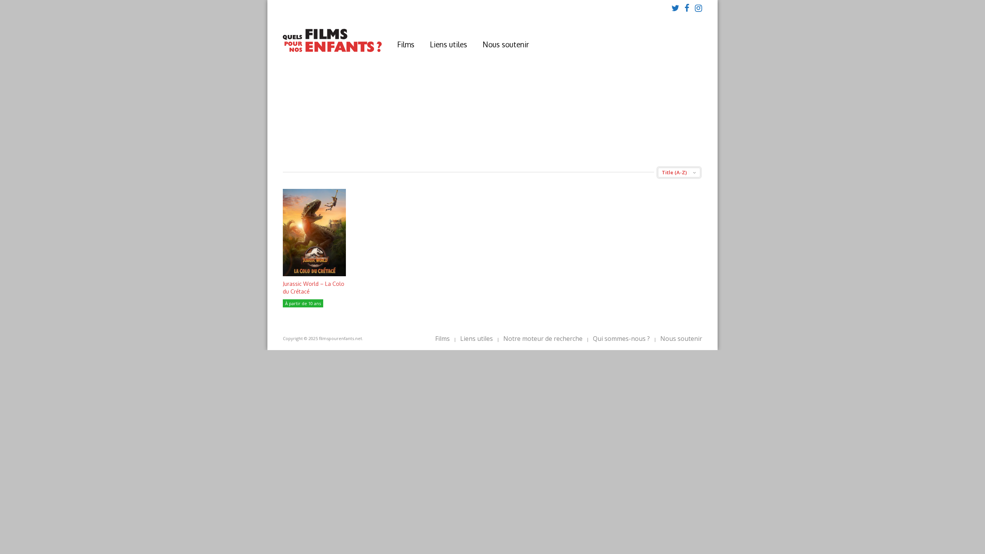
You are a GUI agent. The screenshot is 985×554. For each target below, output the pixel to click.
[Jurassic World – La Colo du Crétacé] (314, 274)
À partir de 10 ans (303, 303)
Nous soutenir (505, 44)
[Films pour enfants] (332, 50)
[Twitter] (675, 7)
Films (405, 44)
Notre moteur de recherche (543, 338)
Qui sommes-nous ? (621, 338)
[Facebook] (687, 7)
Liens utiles (448, 44)
